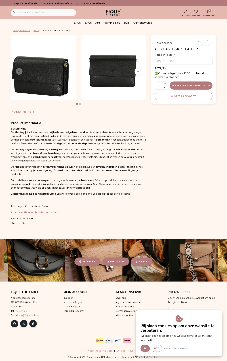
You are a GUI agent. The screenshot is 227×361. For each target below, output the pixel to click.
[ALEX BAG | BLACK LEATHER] (43, 67)
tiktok (143, 261)
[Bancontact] (118, 340)
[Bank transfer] (109, 340)
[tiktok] (33, 323)
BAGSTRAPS (93, 22)
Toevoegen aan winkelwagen (191, 85)
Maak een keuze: (164, 54)
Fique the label (164, 43)
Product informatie (23, 111)
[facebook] (14, 323)
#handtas (17, 212)
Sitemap (121, 351)
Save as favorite (185, 96)
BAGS (77, 22)
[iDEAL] (100, 340)
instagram (117, 261)
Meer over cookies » (176, 348)
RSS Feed (134, 351)
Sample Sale (112, 22)
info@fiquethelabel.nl (30, 315)
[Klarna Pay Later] (127, 340)
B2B (126, 22)
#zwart (53, 212)
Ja (145, 348)
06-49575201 (21, 311)
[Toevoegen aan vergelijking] (207, 41)
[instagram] (23, 323)
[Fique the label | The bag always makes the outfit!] (113, 12)
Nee (156, 348)
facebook (89, 261)
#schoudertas (39, 212)
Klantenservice (142, 22)
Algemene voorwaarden (100, 351)
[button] (199, 41)
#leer (26, 212)
